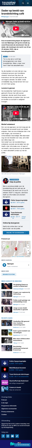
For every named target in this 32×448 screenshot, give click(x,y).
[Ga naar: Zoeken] (23, 3)
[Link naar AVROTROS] (12, 444)
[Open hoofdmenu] (28, 3)
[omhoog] (28, 245)
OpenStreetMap (20, 256)
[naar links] (28, 248)
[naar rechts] (28, 250)
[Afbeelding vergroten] (29, 157)
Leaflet (13, 256)
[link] (16, 265)
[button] (16, 249)
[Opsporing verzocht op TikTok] (17, 436)
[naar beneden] (28, 253)
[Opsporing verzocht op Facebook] (3, 436)
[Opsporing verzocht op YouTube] (12, 436)
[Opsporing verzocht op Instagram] (8, 436)
